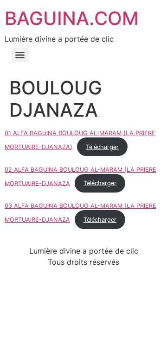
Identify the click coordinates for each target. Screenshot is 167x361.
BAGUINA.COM (72, 18)
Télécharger (102, 146)
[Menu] (20, 55)
